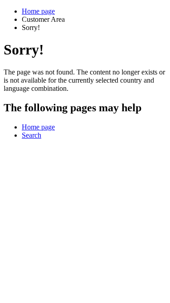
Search (31, 135)
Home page (38, 11)
